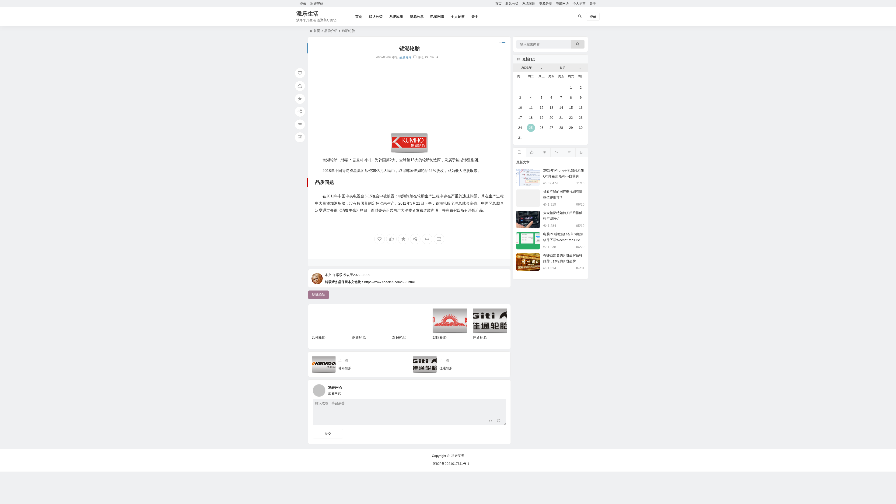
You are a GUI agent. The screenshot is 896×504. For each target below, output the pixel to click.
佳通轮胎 (480, 338)
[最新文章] (519, 152)
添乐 (339, 275)
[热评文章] (556, 152)
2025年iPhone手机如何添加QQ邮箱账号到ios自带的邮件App (563, 176)
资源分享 (545, 3)
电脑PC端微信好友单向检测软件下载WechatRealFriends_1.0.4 (563, 240)
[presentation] (480, 315)
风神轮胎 (319, 338)
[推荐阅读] (581, 152)
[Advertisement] (409, 96)
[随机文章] (569, 152)
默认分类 (511, 3)
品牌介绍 (330, 31)
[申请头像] (501, 389)
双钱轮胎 (399, 338)
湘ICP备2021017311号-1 (451, 464)
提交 (328, 433)
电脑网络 (562, 3)
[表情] (499, 421)
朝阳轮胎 (440, 338)
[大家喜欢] (532, 152)
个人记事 (579, 3)
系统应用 (528, 3)
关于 (592, 3)
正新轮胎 (359, 338)
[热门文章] (544, 152)
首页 (498, 3)
